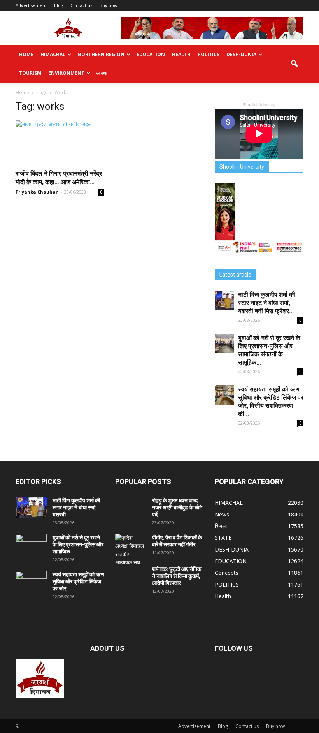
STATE (223, 537)
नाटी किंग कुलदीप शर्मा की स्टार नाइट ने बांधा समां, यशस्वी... (76, 507)
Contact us (81, 5)
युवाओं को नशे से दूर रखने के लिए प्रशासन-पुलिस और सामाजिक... (78, 544)
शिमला (221, 526)
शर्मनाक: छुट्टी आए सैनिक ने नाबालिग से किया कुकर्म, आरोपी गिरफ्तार (176, 576)
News (222, 514)
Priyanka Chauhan (37, 192)
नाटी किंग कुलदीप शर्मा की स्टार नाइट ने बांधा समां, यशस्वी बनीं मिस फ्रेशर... (266, 303)
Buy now (108, 5)
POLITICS (208, 54)
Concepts (226, 572)
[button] (294, 64)
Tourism (30, 73)
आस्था (101, 73)
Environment (66, 73)
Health (181, 54)
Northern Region (100, 54)
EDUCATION (151, 54)
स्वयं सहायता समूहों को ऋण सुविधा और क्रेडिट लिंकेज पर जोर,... (78, 581)
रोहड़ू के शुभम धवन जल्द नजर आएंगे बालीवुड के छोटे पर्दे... (177, 507)
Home (26, 54)
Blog (58, 5)
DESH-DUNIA (241, 54)
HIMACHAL (52, 54)
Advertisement (31, 5)
